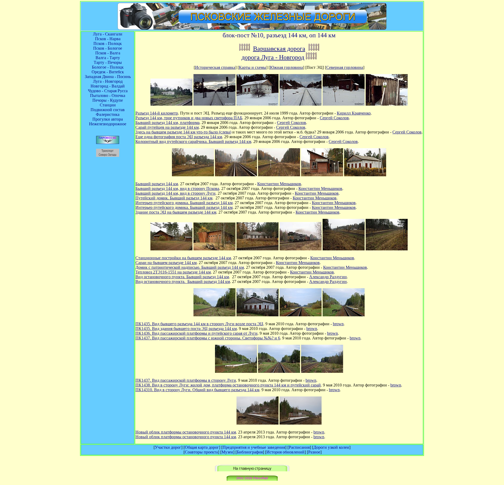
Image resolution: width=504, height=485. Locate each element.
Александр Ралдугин (328, 277)
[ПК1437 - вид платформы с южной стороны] (236, 371)
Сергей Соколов (334, 118)
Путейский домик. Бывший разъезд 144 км (173, 198)
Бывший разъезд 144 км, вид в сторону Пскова (177, 188)
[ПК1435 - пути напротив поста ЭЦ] (214, 315)
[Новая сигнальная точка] (214, 104)
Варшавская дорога (279, 48)
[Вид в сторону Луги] (279, 175)
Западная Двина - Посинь (108, 76)
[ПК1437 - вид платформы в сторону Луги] (344, 315)
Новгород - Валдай (108, 86)
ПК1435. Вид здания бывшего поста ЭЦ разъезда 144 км (186, 328)
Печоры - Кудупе (107, 100)
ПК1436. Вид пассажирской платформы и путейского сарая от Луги (196, 333)
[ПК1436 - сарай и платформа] (301, 315)
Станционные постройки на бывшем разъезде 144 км (183, 258)
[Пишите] (252, 479)
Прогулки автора (107, 119)
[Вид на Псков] (236, 175)
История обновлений (285, 452)
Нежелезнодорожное (107, 124)
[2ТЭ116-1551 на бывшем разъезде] (301, 249)
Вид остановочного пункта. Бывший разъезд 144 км (182, 277)
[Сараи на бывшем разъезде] (214, 249)
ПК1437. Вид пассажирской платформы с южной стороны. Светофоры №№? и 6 (207, 338)
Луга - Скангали (107, 34)
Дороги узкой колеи (331, 447)
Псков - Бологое (107, 48)
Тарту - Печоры (108, 62)
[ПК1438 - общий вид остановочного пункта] (279, 371)
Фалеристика (107, 114)
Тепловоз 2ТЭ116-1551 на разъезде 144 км (173, 272)
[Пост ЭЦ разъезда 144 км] (171, 104)
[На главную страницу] (252, 470)
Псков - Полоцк (107, 43)
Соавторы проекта (201, 452)
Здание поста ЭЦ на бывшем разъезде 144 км (175, 212)
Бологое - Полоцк (108, 67)
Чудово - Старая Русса (108, 91)
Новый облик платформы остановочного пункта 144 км (185, 432)
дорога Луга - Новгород (273, 57)
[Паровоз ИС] (107, 142)
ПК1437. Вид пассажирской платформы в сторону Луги (185, 380)
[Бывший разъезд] (344, 249)
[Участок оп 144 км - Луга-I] (313, 48)
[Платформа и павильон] (258, 423)
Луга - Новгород (108, 81)
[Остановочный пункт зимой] (301, 104)
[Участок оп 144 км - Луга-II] (311, 57)
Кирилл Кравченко (354, 113)
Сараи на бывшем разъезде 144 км (166, 262)
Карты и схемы (252, 67)
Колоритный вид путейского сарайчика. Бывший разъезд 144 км (193, 141)
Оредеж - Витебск (108, 72)
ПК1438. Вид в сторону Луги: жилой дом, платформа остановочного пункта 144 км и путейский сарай (228, 385)
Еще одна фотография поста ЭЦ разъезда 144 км (178, 137)
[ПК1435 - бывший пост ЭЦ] (258, 315)
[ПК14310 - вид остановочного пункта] (322, 371)
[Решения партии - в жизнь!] (258, 249)
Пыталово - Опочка (107, 95)
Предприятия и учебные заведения (254, 447)
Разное (314, 452)
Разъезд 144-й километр (156, 113)
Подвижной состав (108, 109)
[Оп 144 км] (301, 423)
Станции (108, 105)
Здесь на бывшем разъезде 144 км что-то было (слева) (183, 132)
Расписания (299, 447)
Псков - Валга (107, 53)
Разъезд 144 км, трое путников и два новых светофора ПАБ (188, 118)
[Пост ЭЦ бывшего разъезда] (193, 175)
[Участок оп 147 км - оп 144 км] (244, 48)
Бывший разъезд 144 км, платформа (167, 122)
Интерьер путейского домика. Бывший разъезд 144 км (184, 202)
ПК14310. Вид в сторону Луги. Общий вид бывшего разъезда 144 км (197, 390)
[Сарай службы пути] (344, 104)
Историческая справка (215, 67)
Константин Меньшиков (279, 184)
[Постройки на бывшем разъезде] (171, 249)
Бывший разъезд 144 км (156, 184)
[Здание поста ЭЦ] (258, 104)
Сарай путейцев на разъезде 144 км (167, 127)
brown (338, 324)
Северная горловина (344, 67)
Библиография (250, 452)
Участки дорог (168, 447)
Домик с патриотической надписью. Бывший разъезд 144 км (189, 267)
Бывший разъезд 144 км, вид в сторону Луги (175, 193)
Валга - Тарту (108, 57)
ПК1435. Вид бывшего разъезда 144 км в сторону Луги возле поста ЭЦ (199, 324)
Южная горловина (286, 67)
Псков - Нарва (107, 39)
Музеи (227, 452)
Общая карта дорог (202, 447)
